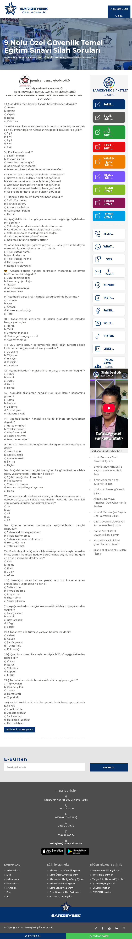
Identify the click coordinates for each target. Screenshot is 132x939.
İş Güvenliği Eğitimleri (103, 883)
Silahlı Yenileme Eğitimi (62, 888)
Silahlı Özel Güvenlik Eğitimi (64, 874)
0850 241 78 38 (66, 825)
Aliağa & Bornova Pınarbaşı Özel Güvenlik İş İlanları (110, 502)
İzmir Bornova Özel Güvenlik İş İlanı (105, 459)
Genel (21, 57)
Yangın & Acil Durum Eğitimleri (108, 879)
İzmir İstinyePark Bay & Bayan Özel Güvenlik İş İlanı (108, 470)
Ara (120, 16)
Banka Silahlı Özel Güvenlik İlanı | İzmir (106, 533)
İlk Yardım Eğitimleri (102, 874)
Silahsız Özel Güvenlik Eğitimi (65, 870)
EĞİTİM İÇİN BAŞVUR (19, 729)
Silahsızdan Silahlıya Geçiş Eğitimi (67, 879)
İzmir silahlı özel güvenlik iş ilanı (109, 491)
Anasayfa (9, 57)
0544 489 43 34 (66, 835)
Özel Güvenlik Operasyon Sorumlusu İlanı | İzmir (109, 523)
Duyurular (120, 9)
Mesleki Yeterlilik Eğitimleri (106, 870)
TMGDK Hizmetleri (102, 892)
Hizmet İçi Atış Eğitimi (61, 896)
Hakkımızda (13, 879)
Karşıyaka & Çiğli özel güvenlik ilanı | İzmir (107, 542)
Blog (9, 892)
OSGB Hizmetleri (101, 888)
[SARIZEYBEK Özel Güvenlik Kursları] (66, 10)
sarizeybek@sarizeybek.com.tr (66, 843)
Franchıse (11, 888)
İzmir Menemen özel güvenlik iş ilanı (106, 481)
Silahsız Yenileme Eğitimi (62, 883)
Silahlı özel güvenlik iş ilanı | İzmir (110, 551)
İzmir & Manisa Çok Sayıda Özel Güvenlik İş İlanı (110, 514)
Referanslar (12, 883)
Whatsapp (101, 936)
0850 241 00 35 (66, 808)
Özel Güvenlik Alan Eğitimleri (65, 892)
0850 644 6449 (63, 817)
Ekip (9, 874)
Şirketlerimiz (13, 870)
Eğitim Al (34, 936)
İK (8, 896)
